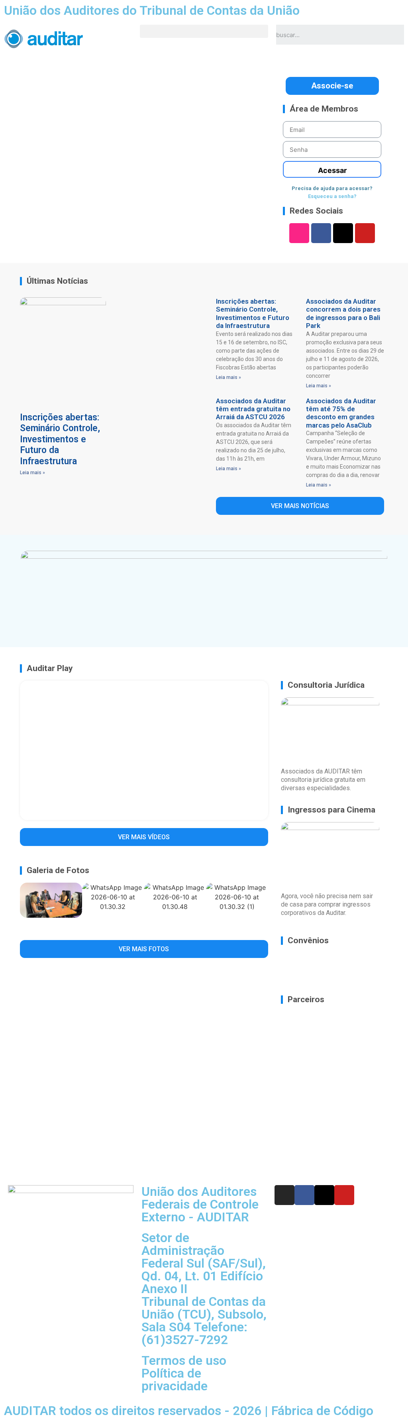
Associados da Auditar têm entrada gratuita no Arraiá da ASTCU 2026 (253, 409)
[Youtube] (365, 233)
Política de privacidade (174, 1380)
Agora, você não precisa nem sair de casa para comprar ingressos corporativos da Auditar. (327, 904)
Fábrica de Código (322, 1410)
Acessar (332, 170)
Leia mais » (32, 472)
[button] (204, 31)
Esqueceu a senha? (332, 196)
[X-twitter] (343, 233)
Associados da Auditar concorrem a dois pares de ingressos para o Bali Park (343, 313)
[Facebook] (321, 233)
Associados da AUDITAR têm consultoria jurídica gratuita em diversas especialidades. (323, 779)
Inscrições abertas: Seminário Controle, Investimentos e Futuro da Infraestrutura (60, 439)
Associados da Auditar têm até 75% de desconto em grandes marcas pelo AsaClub (341, 413)
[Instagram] (299, 233)
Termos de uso (183, 1360)
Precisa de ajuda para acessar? (332, 188)
